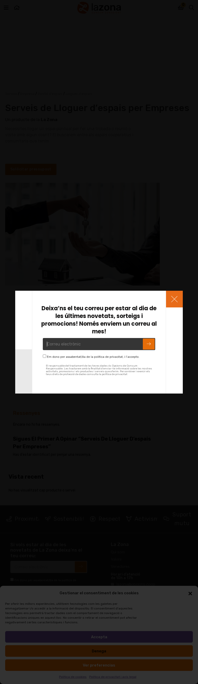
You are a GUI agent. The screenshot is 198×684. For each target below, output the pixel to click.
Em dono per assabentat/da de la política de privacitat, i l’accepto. (93, 357)
